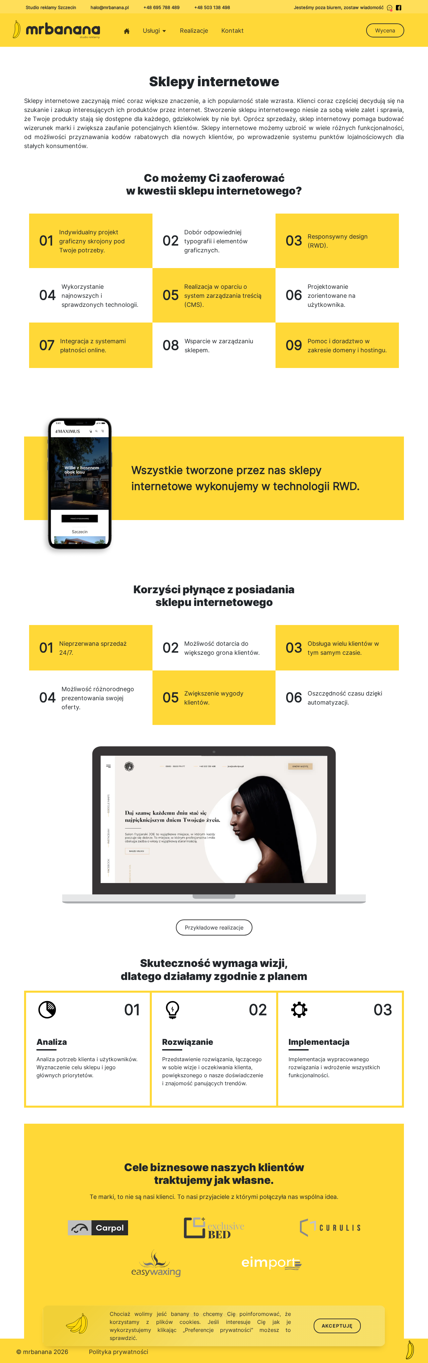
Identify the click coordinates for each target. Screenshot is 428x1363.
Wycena (385, 30)
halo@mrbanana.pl (110, 7)
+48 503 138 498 (212, 7)
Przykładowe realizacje (214, 927)
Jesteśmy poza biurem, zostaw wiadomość (339, 7)
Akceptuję (337, 1326)
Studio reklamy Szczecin (51, 7)
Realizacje (194, 30)
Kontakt (232, 30)
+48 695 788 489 (161, 7)
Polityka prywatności (118, 1351)
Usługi (152, 30)
